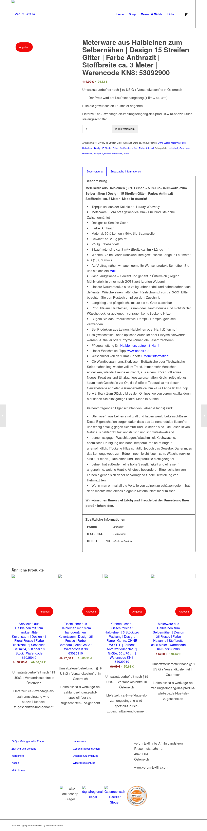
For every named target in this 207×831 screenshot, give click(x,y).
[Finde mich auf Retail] (115, 795)
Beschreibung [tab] (94, 171)
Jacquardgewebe (102, 153)
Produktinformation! (155, 356)
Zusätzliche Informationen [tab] (126, 171)
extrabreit (173, 148)
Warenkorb (18, 755)
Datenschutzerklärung (85, 755)
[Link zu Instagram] (174, 825)
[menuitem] (120, 14)
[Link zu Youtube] (192, 825)
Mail (113, 270)
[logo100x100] (23, 14)
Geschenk (185, 148)
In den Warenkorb (125, 128)
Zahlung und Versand (24, 748)
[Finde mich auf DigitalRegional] (92, 793)
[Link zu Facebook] (168, 825)
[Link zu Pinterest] (180, 825)
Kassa (15, 763)
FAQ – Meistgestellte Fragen (28, 741)
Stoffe (126, 153)
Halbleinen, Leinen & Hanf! (139, 345)
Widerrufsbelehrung (84, 763)
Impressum (79, 741)
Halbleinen (87, 153)
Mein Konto (18, 770)
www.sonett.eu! (138, 350)
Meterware (117, 153)
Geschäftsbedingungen (86, 748)
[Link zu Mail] (186, 825)
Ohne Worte (164, 142)
